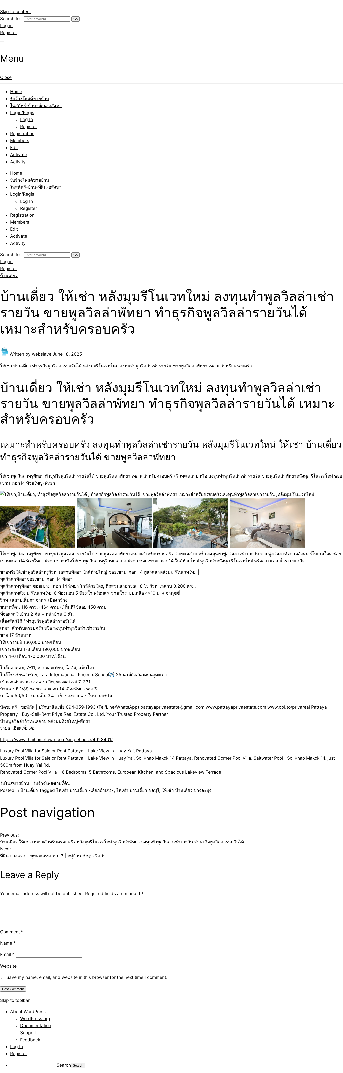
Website (8, 966)
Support (28, 1032)
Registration (22, 133)
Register (8, 32)
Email (7, 954)
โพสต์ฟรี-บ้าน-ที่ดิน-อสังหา (36, 105)
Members (19, 140)
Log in (6, 25)
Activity (18, 161)
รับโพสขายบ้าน (14, 783)
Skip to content (15, 11)
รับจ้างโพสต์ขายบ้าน (29, 98)
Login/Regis (22, 112)
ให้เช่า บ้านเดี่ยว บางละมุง (186, 790)
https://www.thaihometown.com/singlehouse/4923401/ (56, 739)
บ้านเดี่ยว (9, 275)
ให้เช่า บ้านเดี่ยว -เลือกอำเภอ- (85, 790)
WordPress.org (35, 1018)
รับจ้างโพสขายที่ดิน (51, 783)
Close (6, 77)
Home (16, 91)
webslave (41, 354)
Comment (11, 931)
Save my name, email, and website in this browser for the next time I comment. (86, 977)
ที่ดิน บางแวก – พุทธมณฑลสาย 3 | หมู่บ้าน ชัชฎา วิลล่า (53, 852)
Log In (26, 119)
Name (8, 943)
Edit (14, 147)
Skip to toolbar (15, 1000)
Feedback (30, 1039)
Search (63, 1065)
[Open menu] (2, 41)
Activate (18, 154)
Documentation (35, 1025)
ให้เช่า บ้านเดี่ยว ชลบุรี (137, 790)
